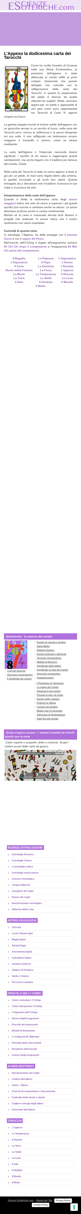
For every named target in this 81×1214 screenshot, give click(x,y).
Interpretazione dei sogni (25, 1073)
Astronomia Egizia (22, 951)
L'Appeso (17, 1127)
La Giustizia (46, 266)
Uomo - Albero (20, 1085)
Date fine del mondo (47, 718)
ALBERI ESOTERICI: (21, 1066)
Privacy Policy (63, 1200)
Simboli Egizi (19, 945)
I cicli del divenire (16, 671)
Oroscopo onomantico (48, 673)
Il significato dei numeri (19, 678)
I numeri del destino (47, 707)
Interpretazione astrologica (27, 903)
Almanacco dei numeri (49, 691)
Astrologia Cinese (22, 860)
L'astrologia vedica (22, 866)
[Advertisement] (40, 457)
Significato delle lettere (49, 666)
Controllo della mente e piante (28, 1097)
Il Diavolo (67, 274)
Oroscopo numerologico (20, 674)
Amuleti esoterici (21, 964)
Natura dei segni (21, 897)
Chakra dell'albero (22, 1079)
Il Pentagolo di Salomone (50, 683)
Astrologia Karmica (23, 854)
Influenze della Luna (23, 909)
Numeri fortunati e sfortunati (51, 654)
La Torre (16, 1145)
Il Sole (15, 1164)
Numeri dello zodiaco (48, 699)
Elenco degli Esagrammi (25, 1018)
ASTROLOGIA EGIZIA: (22, 920)
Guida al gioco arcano (21, 732)
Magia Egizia (19, 939)
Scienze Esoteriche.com (20, 1200)
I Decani (16, 927)
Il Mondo (67, 282)
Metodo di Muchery (47, 662)
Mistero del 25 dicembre (50, 710)
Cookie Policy (40, 1204)
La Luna (67, 278)
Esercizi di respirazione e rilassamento (33, 1091)
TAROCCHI (15, 1120)
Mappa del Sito (44, 1200)
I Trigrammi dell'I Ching (24, 1012)
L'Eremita (67, 266)
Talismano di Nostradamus (51, 714)
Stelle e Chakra (20, 976)
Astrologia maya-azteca (25, 872)
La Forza (46, 270)
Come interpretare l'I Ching (27, 1006)
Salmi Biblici (43, 646)
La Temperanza (46, 274)
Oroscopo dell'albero (23, 1109)
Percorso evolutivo (22, 982)
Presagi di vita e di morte (50, 695)
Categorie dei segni (22, 891)
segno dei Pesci (33, 238)
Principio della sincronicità (26, 1042)
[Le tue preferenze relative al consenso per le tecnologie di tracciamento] (74, 1207)
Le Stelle (46, 278)
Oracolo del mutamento (25, 1024)
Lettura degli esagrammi (25, 1055)
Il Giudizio (46, 282)
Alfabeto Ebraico (45, 650)
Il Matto (16, 1182)
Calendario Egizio (21, 957)
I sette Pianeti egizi (22, 933)
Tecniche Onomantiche (49, 658)
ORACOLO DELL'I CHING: (25, 993)
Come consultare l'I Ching (26, 1000)
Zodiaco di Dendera (22, 970)
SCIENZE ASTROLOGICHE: (25, 847)
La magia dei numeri (48, 687)
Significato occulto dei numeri (52, 670)
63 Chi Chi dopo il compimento (25, 246)
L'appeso (67, 270)
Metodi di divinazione (23, 1030)
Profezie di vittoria (46, 703)
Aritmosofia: (14, 636)
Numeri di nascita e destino (51, 642)
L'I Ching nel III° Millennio (25, 1036)
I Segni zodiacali (21, 885)
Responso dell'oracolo (24, 1049)
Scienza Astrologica (23, 878)
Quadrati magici (45, 677)
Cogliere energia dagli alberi (27, 1103)
